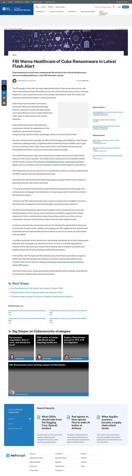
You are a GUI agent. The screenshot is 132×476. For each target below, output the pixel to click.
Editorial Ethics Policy (36, 458)
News (37, 7)
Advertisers (58, 454)
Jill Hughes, (22, 80)
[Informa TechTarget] (4, 2)
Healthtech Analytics (37, 1)
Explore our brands (122, 1)
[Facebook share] (4, 82)
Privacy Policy (34, 470)
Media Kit (58, 462)
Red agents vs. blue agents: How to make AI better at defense (81, 422)
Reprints (83, 454)
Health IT (27, 1)
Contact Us (33, 466)
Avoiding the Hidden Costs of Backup (104, 120)
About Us (32, 454)
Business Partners (61, 458)
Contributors (59, 470)
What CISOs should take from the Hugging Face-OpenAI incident (52, 422)
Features (43, 7)
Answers (83, 458)
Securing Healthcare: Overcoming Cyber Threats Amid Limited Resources (108, 112)
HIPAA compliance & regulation (103, 12)
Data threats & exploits (88, 11)
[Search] (114, 7)
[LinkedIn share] (4, 93)
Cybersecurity (40, 11)
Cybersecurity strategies (16, 28)
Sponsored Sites (60, 7)
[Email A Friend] (4, 103)
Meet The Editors (35, 462)
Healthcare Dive (19, 1)
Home (5, 28)
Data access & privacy (57, 11)
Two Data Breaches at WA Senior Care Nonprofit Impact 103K (37, 288)
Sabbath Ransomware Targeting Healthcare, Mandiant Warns (37, 292)
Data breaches (72, 11)
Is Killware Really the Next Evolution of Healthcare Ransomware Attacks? (42, 296)
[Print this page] (4, 98)
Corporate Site (59, 466)
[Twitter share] (4, 87)
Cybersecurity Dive (50, 1)
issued (22, 88)
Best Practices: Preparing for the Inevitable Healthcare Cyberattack (106, 126)
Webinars (50, 7)
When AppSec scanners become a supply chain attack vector (111, 422)
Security (10, 1)
